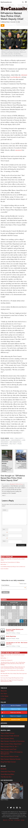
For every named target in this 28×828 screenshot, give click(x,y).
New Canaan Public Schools (10, 736)
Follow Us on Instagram (15, 716)
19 (14, 617)
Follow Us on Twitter (15, 709)
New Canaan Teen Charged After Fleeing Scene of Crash (12, 678)
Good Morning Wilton (7, 774)
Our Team (4, 693)
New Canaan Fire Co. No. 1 (9, 746)
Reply (3, 495)
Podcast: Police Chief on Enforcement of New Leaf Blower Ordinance (12, 670)
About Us (4, 691)
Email (5, 535)
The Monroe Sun (6, 777)
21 (21, 617)
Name (5, 529)
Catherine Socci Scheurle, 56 (6, 660)
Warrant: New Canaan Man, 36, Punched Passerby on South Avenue (13, 559)
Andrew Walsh (5, 440)
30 (17, 607)
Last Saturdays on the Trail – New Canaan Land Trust (16, 643)
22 (25, 617)
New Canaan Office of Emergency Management (12, 753)
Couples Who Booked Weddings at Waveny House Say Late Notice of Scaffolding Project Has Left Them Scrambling (13, 667)
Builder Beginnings (11, 636)
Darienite (3, 769)
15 (25, 614)
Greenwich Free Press (8, 771)
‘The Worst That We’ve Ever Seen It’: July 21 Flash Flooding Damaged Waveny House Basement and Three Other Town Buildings (13, 663)
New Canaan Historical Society (11, 759)
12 (14, 614)
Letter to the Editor (4, 568)
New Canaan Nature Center (10, 756)
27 (6, 607)
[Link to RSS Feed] (20, 806)
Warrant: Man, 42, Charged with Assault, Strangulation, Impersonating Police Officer (12, 680)
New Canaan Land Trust (8, 749)
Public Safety (19, 438)
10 (6, 614)
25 (10, 620)
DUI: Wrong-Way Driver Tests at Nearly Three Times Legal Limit (14, 673)
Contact (3, 699)
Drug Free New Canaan (8, 762)
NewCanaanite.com (6, 2)
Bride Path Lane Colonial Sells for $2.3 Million (10, 562)
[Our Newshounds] (12, 790)
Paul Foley (13, 443)
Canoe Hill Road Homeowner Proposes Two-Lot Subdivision (13, 566)
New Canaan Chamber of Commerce (12, 741)
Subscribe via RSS (15, 719)
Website (4, 541)
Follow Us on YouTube (15, 712)
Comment (4, 510)
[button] (23, 2)
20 (17, 617)
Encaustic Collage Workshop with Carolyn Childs (14, 630)
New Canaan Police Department (11, 744)
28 (10, 607)
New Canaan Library (7, 738)
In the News (4, 696)
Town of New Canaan (7, 733)
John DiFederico (16, 440)
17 (6, 617)
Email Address (13, 585)
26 (14, 620)
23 (2, 620)
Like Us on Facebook (16, 705)
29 (25, 620)
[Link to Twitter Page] (11, 806)
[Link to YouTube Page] (14, 806)
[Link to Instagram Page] (17, 806)
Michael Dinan (6, 22)
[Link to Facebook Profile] (8, 806)
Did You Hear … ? (4, 564)
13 (17, 614)
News (11, 438)
